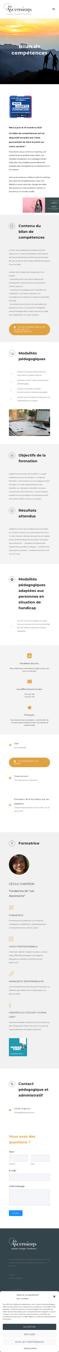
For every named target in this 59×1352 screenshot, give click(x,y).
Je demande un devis (26, 762)
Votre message (16, 1186)
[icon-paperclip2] (11, 973)
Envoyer (15, 1213)
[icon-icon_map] (29, 681)
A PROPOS (16, 1290)
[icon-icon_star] (29, 707)
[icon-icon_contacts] (29, 656)
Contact (12, 1275)
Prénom (12, 1164)
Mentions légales (30, 1348)
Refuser (29, 1334)
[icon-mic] (10, 1005)
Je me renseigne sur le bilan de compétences (29, 329)
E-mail (13, 1170)
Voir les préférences (29, 1342)
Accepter (29, 1327)
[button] (54, 1296)
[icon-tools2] (11, 907)
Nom (12, 1152)
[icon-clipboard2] (11, 939)
